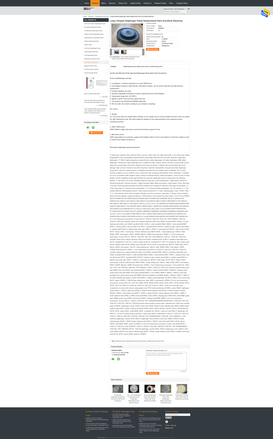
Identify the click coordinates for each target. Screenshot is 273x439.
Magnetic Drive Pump (90, 66)
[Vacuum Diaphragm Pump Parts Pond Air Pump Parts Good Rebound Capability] (149, 388)
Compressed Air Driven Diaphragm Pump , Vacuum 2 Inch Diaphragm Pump (149, 430)
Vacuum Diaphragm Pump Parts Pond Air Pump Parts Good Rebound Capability (150, 398)
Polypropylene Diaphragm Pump (93, 37)
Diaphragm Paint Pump (91, 52)
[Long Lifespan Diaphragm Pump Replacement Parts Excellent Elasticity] (127, 35)
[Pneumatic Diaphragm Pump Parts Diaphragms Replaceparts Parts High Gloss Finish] (165, 388)
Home (87, 3)
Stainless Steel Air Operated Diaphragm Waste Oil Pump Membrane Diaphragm (97, 419)
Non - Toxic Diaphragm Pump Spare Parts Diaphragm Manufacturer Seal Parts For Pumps (134, 399)
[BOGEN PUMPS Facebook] (166, 422)
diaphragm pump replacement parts (136, 341)
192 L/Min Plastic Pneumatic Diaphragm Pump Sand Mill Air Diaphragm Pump (121, 416)
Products (95, 3)
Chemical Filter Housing (91, 69)
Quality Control (135, 3)
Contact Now (154, 49)
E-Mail (167, 425)
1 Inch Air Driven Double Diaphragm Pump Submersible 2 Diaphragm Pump (97, 424)
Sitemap (173, 425)
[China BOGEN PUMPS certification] (90, 83)
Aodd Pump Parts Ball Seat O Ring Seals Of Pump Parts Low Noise (181, 397)
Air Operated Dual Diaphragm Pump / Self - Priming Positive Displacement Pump (150, 419)
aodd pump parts (120, 341)
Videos (103, 3)
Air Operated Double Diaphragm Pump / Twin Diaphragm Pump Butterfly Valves (97, 429)
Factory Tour (122, 3)
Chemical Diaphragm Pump (92, 48)
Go (188, 11)
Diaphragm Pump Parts (102, 16)
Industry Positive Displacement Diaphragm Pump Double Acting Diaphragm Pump (122, 421)
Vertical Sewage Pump (90, 73)
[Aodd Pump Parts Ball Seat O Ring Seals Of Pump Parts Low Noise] (181, 388)
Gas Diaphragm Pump (90, 55)
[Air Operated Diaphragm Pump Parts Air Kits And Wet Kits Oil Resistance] (117, 388)
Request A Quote (160, 3)
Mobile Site (170, 428)
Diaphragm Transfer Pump (92, 59)
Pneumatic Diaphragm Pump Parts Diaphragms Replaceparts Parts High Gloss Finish (165, 399)
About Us (112, 3)
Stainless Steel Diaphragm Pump (94, 34)
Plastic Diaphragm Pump (91, 41)
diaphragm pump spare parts (155, 341)
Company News (182, 3)
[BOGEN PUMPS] (88, 8)
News (171, 3)
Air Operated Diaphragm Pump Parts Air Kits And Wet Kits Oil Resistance (118, 398)
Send (168, 417)
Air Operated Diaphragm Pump (93, 30)
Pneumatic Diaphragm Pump (92, 27)
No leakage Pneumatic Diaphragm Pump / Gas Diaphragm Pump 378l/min (124, 426)
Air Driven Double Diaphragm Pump (94, 23)
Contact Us (147, 3)
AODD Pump (88, 45)
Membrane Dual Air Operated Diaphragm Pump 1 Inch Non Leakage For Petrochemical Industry (150, 425)
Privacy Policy (101, 437)
